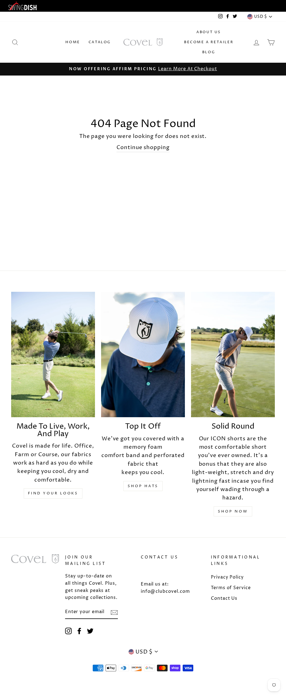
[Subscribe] (114, 612)
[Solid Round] (233, 354)
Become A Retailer (208, 42)
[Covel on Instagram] (68, 631)
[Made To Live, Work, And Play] (53, 354)
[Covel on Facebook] (79, 631)
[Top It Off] (143, 354)
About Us (208, 32)
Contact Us (224, 598)
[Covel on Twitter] (90, 631)
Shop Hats (143, 486)
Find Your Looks (53, 493)
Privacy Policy (227, 577)
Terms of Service (231, 588)
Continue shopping (143, 147)
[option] (143, 69)
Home (72, 42)
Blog (208, 52)
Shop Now (233, 511)
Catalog (100, 42)
